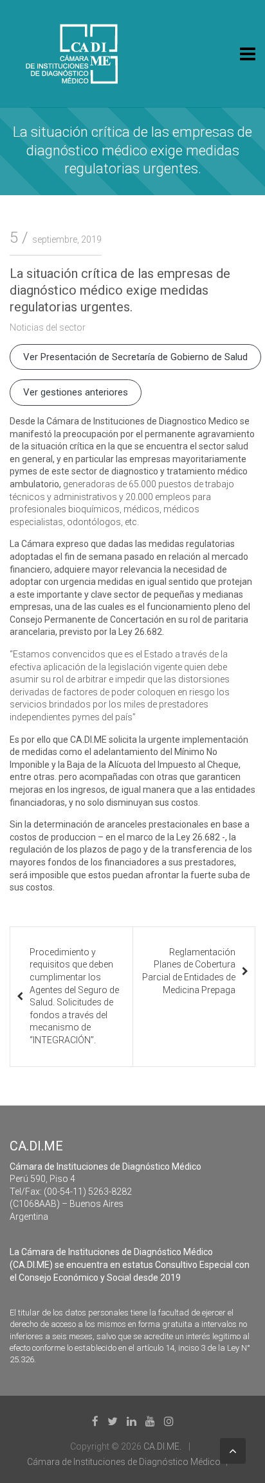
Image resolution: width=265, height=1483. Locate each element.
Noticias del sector (48, 327)
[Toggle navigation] (248, 54)
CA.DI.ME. (162, 1446)
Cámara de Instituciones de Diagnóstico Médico (124, 1462)
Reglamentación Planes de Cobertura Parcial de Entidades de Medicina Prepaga (188, 971)
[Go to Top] (233, 1451)
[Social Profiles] (95, 1421)
